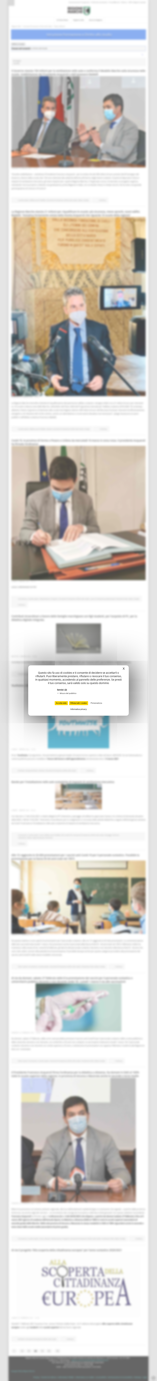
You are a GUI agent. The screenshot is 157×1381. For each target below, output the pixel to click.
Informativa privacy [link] (78, 709)
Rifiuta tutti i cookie (78, 703)
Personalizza (96, 703)
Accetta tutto (61, 703)
